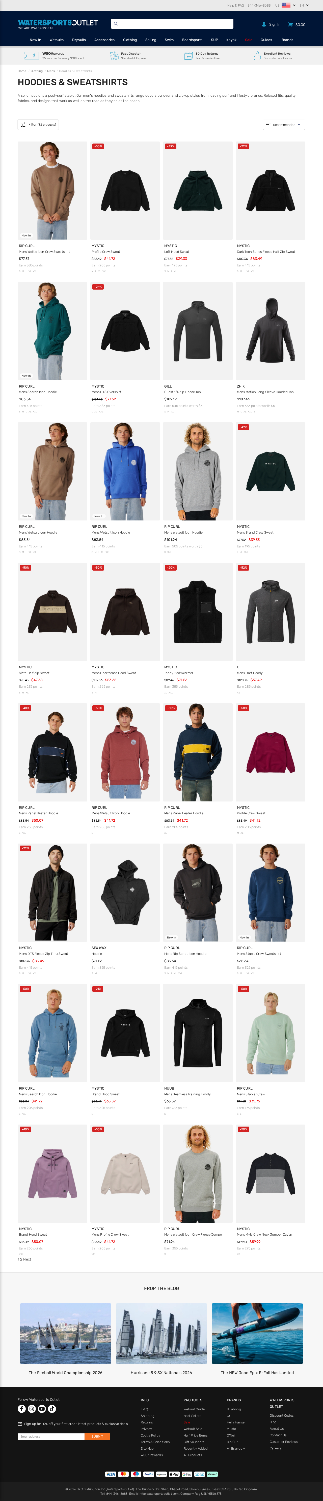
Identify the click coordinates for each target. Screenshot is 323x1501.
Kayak (231, 40)
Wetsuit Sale (193, 1429)
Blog (273, 1422)
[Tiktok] (52, 1409)
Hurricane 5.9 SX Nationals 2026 (161, 1372)
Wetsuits (57, 40)
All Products (193, 1455)
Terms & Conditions (155, 1442)
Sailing (150, 40)
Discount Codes (281, 1415)
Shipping (148, 1416)
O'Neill (231, 1435)
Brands (287, 40)
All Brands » (236, 1448)
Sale (248, 40)
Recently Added (196, 1448)
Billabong (234, 1409)
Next (27, 1259)
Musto (231, 1429)
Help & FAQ (235, 5)
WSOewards (152, 1455)
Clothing (130, 40)
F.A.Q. (145, 1409)
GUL (230, 1416)
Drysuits (79, 40)
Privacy (146, 1429)
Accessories (104, 40)
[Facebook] (22, 1409)
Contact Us (278, 1435)
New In (35, 40)
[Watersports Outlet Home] (58, 23)
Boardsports (192, 40)
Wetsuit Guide (194, 1409)
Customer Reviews (284, 1442)
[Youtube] (42, 1409)
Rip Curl (233, 1442)
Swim (169, 40)
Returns (147, 1422)
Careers (275, 1448)
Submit (97, 1436)
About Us (277, 1428)
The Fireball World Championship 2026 (65, 1372)
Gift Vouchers (194, 1442)
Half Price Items (195, 1435)
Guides (266, 40)
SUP (214, 40)
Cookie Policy (150, 1435)
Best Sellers (192, 1416)
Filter (38, 124)
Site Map (147, 1448)
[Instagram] (32, 1409)
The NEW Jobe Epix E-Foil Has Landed (257, 1372)
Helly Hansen (237, 1422)
